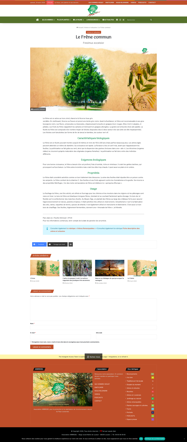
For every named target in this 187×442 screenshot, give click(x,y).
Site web (99, 333)
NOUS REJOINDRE (122, 2)
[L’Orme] (44, 268)
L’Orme (32, 278)
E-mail (33, 333)
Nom (32, 323)
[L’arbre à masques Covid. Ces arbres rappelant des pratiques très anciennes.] (77, 268)
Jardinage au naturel (134, 398)
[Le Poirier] (142, 268)
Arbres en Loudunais (134, 395)
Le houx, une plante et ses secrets (66, 2)
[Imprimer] (71, 244)
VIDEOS (133, 2)
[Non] (184, 439)
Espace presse (132, 419)
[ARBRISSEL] (93, 11)
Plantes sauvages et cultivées (137, 405)
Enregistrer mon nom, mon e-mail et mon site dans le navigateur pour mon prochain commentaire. (66, 342)
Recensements (132, 374)
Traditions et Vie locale (135, 381)
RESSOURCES (93, 20)
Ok (141, 439)
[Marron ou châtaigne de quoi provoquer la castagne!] (109, 268)
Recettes (130, 391)
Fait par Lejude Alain (109, 431)
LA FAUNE (78, 20)
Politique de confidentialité (154, 439)
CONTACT (152, 2)
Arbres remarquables (134, 402)
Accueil (80, 27)
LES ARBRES (48, 20)
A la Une (130, 377)
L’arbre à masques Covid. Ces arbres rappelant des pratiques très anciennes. (76, 279)
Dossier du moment (134, 384)
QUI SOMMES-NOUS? (96, 2)
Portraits (130, 412)
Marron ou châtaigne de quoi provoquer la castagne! (109, 279)
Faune (129, 409)
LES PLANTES (64, 20)
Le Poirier (131, 278)
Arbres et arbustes (90, 27)
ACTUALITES (109, 20)
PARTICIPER (110, 2)
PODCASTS (142, 2)
